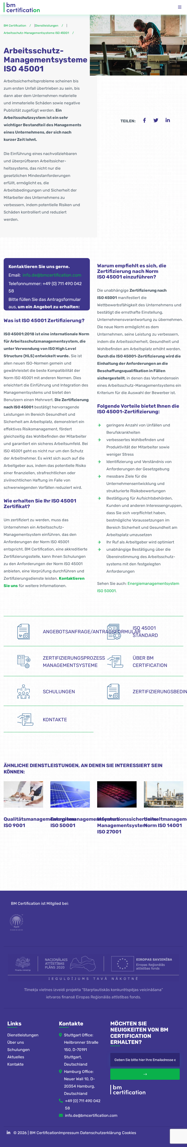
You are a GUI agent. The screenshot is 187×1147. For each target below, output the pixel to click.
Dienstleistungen (22, 1035)
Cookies (129, 1132)
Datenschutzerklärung (100, 1132)
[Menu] (179, 7)
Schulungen (18, 1049)
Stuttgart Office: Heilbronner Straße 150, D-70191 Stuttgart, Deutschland (81, 1050)
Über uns (15, 1042)
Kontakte (15, 1064)
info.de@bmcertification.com (52, 275)
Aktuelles (15, 1057)
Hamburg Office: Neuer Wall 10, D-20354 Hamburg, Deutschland (79, 1082)
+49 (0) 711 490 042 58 (82, 1104)
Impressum (69, 1132)
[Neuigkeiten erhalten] (145, 1074)
